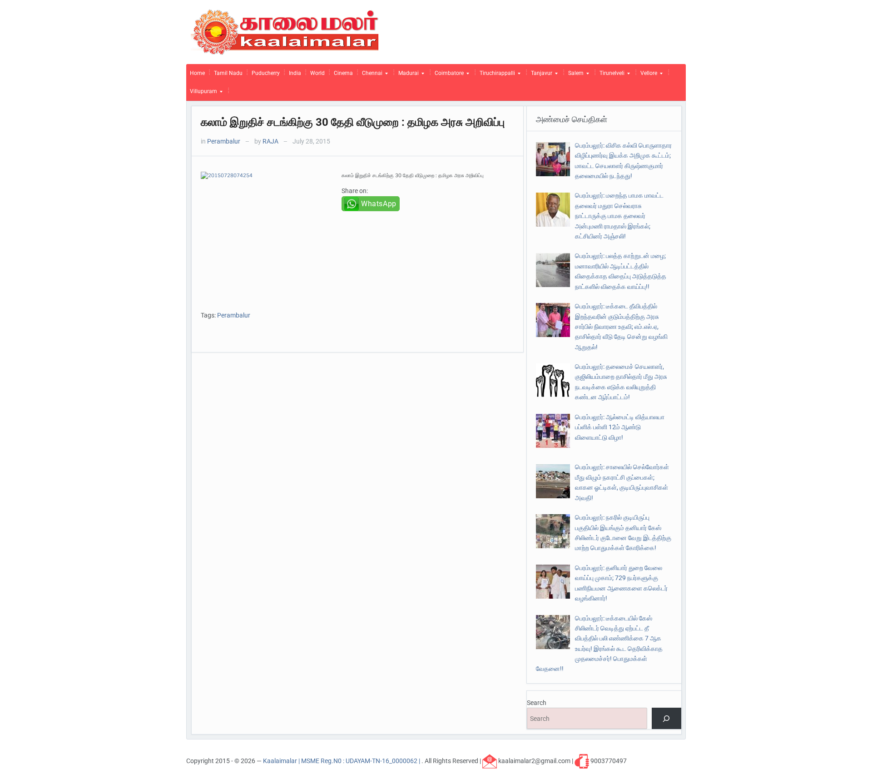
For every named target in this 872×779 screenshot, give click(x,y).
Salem (574, 75)
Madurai (407, 75)
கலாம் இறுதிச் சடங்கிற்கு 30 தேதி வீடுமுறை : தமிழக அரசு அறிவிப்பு (353, 122)
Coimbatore (447, 75)
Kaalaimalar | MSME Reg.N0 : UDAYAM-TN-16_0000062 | (342, 760)
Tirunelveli (610, 75)
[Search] (666, 718)
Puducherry (266, 73)
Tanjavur (539, 75)
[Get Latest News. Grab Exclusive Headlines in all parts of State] (285, 31)
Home (197, 73)
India (295, 73)
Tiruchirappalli (495, 75)
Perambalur (223, 141)
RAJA (270, 141)
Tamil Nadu (228, 73)
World (317, 73)
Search (536, 702)
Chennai (370, 75)
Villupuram (201, 93)
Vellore (647, 75)
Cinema (343, 73)
